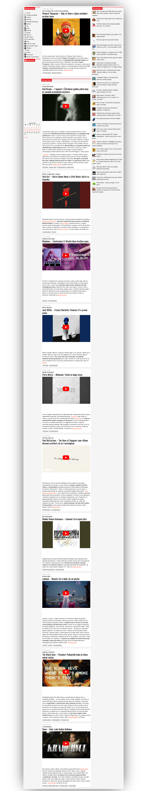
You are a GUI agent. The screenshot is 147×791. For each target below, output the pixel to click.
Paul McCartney (46, 510)
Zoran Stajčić (52, 783)
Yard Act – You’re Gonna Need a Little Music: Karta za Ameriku (65, 178)
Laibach (50, 645)
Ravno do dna (68, 70)
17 (25, 131)
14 (34, 129)
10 (25, 129)
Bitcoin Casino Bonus (32, 57)
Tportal (28, 24)
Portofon (74, 416)
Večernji (28, 19)
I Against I (46, 154)
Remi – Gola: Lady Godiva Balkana (57, 729)
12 (29, 129)
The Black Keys (65, 720)
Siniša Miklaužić (73, 717)
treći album (65, 223)
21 (34, 131)
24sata (28, 32)
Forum (28, 13)
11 (27, 129)
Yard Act (54, 232)
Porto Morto (45, 431)
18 (27, 131)
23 (39, 131)
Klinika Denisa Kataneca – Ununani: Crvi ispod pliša (64, 519)
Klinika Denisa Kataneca (48, 569)
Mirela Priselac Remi (53, 785)
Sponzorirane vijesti (32, 46)
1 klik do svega (30, 43)
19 (29, 131)
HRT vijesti (29, 37)
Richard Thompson (56, 73)
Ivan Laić (45, 645)
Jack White (45, 365)
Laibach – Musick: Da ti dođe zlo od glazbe (61, 579)
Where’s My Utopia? (49, 221)
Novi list (28, 35)
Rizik (27, 50)
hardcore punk (52, 167)
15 (36, 129)
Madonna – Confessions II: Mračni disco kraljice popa (65, 241)
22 (36, 131)
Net (27, 26)
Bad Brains (45, 167)
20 (32, 131)
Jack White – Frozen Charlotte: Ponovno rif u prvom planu (64, 311)
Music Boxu (56, 507)
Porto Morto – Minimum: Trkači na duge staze (62, 374)
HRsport (28, 48)
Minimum (78, 418)
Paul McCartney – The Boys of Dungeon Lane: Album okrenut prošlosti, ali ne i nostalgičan (65, 442)
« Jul (25, 137)
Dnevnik (28, 30)
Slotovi (28, 52)
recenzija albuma (47, 73)
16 (39, 129)
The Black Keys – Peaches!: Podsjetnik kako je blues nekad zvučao (65, 656)
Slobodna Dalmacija (32, 21)
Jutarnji (28, 17)
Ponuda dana (30, 39)
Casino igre (29, 54)
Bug (27, 41)
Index (28, 28)
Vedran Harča (57, 164)
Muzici (44, 362)
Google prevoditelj (31, 15)
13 (32, 129)
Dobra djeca (84, 769)
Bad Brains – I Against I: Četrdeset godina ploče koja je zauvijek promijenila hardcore (65, 90)
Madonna (45, 300)
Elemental (45, 785)
